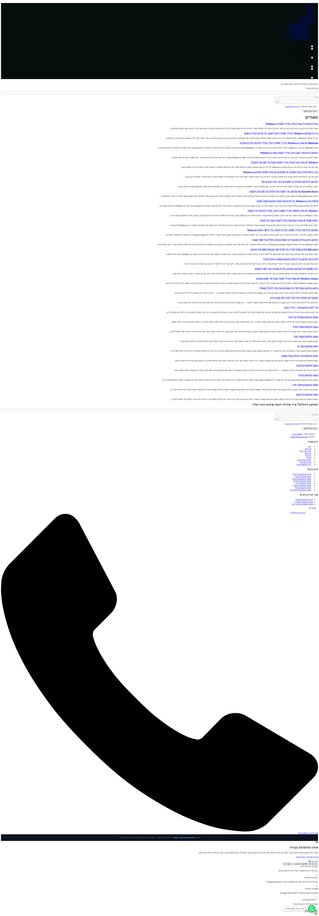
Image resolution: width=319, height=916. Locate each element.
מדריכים (310, 11)
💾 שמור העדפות (301, 864)
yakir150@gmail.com (298, 437)
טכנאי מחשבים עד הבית (302, 474)
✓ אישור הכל (288, 864)
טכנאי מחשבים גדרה (303, 483)
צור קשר (310, 6)
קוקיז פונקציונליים (310, 900)
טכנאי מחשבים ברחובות (299, 26)
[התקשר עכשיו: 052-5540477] (159, 831)
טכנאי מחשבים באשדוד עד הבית (295, 33)
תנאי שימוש (300, 857)
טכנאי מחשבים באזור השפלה (184, 838)
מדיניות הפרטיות (291, 107)
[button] (159, 508)
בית (311, 4)
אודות (311, 15)
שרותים (310, 13)
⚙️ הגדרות (313, 864)
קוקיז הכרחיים (311, 866)
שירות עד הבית (307, 8)
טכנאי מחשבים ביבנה (300, 35)
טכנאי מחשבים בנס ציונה (298, 38)
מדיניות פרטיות (307, 20)
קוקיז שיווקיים (311, 889)
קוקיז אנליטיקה (311, 878)
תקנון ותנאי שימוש (306, 17)
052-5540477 (298, 434)
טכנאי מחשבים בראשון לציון (297, 24)
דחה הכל (314, 861)
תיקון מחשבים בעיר (305, 22)
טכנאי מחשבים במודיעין (299, 31)
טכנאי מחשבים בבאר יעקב (298, 29)
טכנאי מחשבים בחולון (303, 488)
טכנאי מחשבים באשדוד (304, 502)
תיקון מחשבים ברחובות (304, 500)
